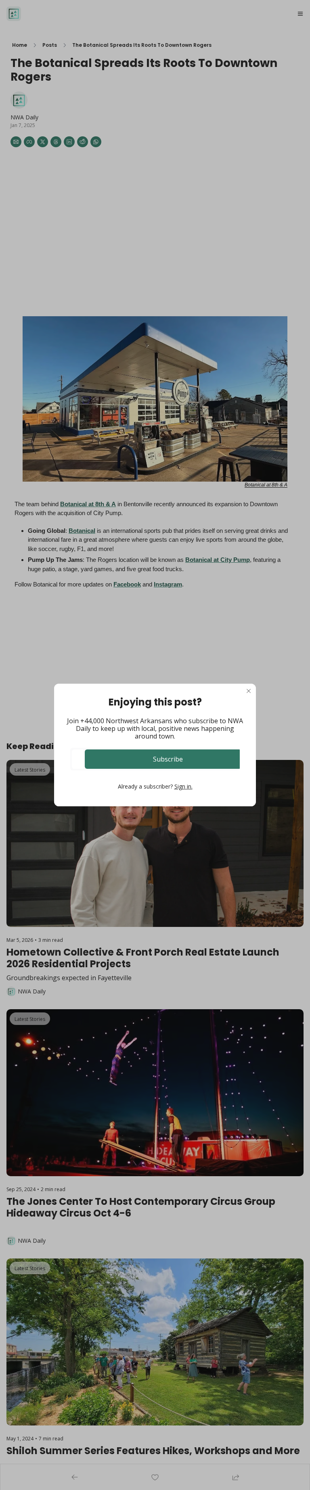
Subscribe (168, 759)
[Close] (248, 691)
